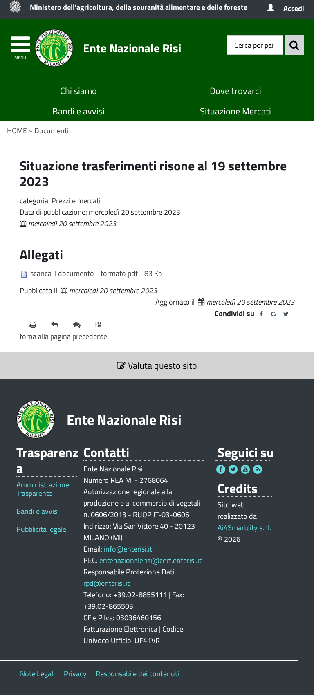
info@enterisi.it (128, 548)
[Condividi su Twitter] (285, 313)
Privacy (75, 673)
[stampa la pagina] (37, 325)
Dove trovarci (235, 90)
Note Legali (37, 673)
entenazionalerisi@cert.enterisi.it (150, 560)
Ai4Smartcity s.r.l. (244, 527)
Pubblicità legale (41, 529)
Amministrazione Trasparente (42, 489)
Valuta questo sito (161, 365)
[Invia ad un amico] (59, 325)
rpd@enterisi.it (106, 583)
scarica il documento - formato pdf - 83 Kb (96, 273)
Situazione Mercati (235, 111)
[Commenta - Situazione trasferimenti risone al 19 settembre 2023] (81, 325)
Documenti (51, 130)
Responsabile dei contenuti (137, 673)
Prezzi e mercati (76, 200)
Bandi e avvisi (78, 111)
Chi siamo (78, 90)
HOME (17, 130)
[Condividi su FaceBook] (261, 313)
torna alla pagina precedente (63, 336)
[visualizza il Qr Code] (102, 325)
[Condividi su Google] (273, 313)
